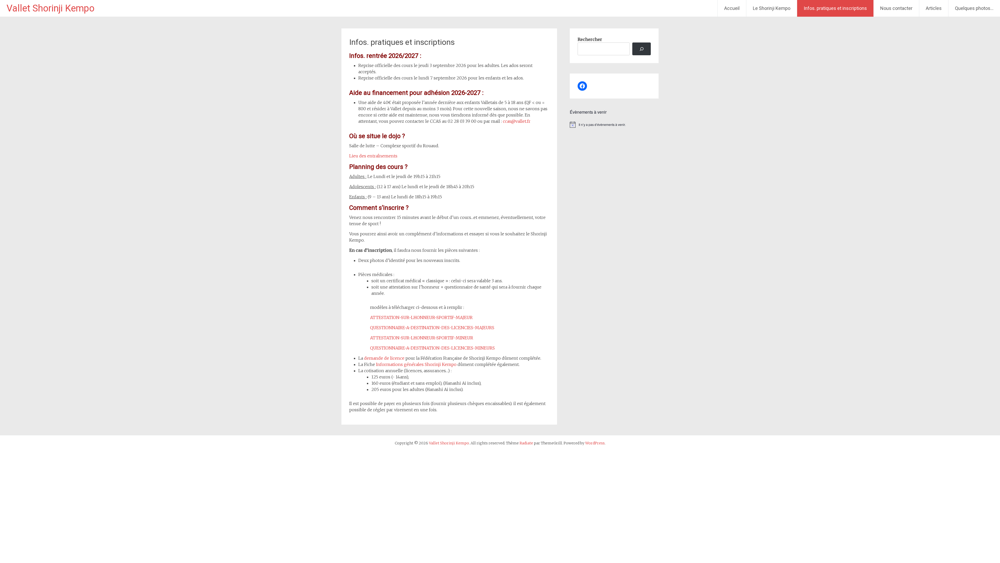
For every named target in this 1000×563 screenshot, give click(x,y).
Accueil (732, 8)
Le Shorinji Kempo (771, 8)
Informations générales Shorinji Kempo (417, 364)
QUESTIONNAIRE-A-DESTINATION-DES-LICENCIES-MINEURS (432, 348)
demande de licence (384, 358)
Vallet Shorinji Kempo (51, 8)
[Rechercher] (641, 48)
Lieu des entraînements (373, 155)
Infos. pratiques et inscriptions (835, 8)
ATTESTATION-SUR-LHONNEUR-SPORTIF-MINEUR (421, 337)
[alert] (614, 124)
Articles (934, 8)
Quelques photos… (974, 8)
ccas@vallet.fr (516, 121)
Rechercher (590, 39)
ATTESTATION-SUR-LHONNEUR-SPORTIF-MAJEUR (421, 317)
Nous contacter (896, 8)
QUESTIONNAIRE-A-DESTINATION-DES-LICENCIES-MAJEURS (432, 327)
